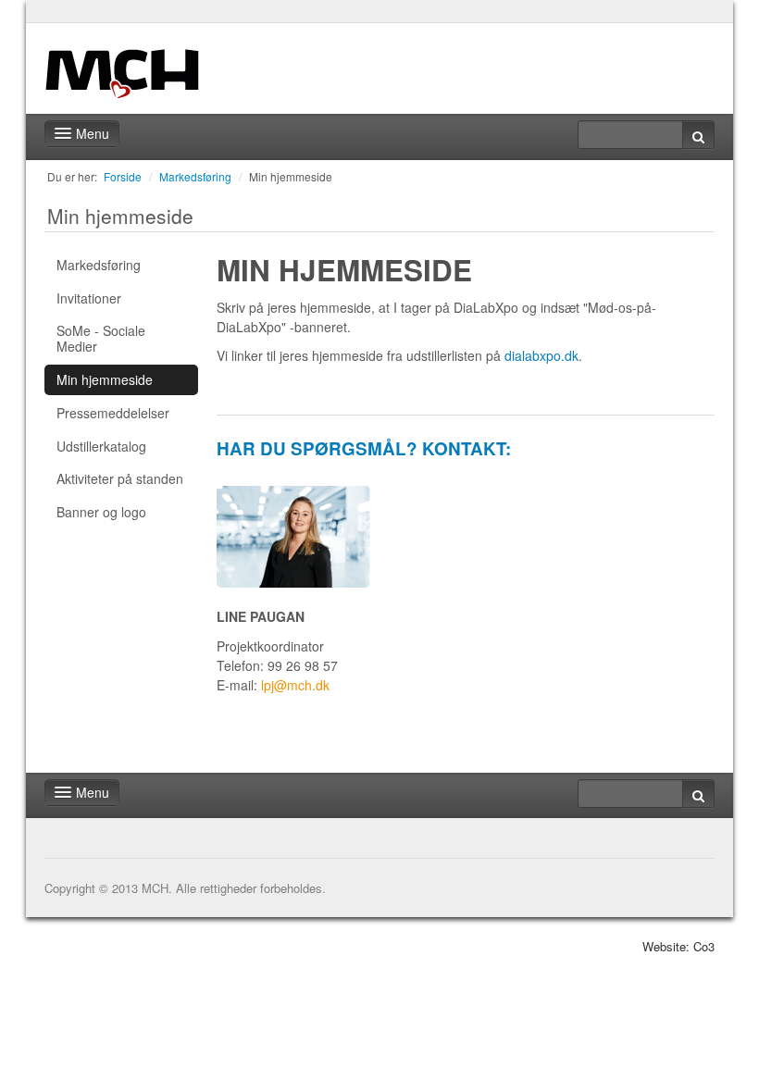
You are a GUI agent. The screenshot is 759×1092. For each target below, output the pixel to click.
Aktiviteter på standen (119, 478)
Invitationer (88, 298)
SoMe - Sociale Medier (100, 338)
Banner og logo (101, 512)
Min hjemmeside (290, 176)
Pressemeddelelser (112, 412)
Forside (123, 176)
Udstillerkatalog (101, 446)
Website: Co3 (678, 946)
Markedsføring (195, 176)
